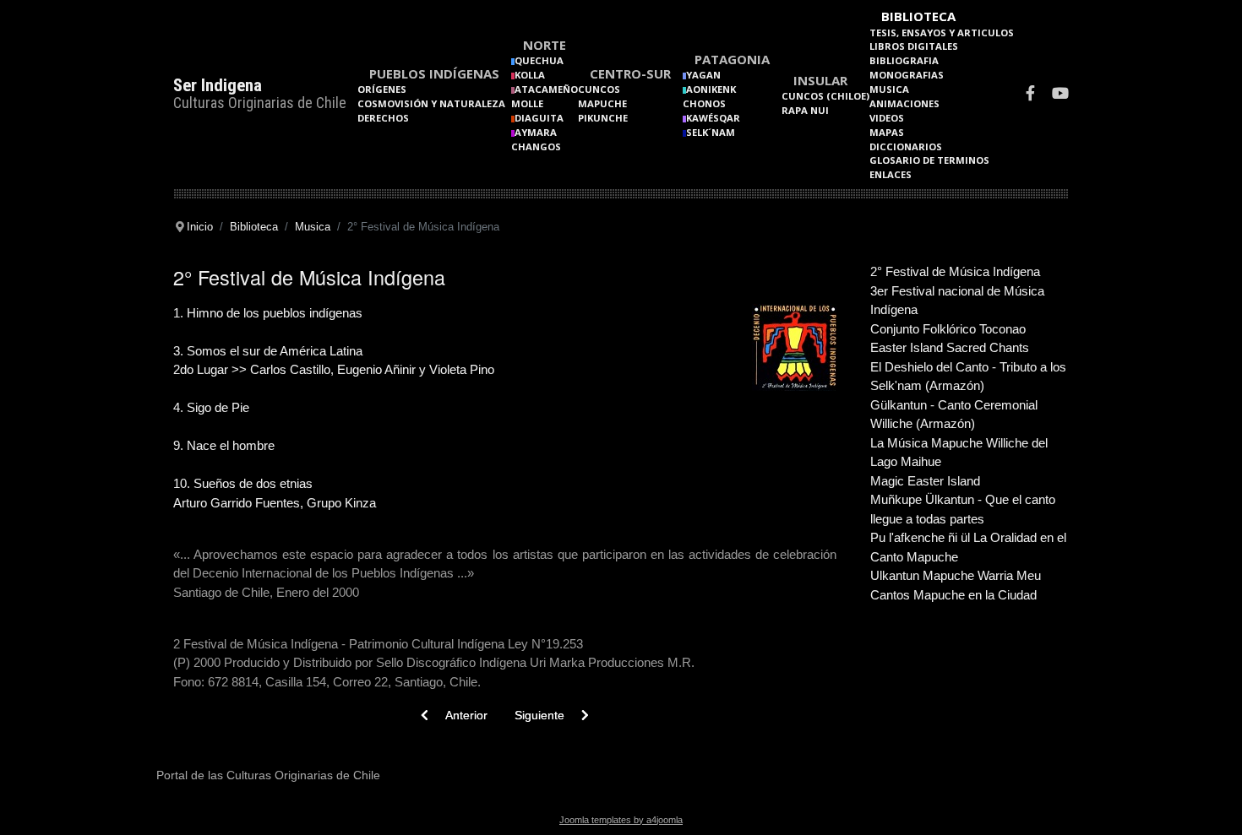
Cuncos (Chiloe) (825, 95)
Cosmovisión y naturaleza (431, 103)
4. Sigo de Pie (211, 407)
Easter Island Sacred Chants (949, 347)
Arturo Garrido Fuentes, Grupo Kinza (274, 503)
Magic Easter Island (925, 481)
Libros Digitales (913, 46)
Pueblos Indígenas (434, 73)
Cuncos (599, 89)
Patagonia (732, 59)
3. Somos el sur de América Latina (267, 351)
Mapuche (602, 103)
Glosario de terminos (929, 160)
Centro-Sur (630, 73)
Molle (527, 103)
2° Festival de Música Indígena (955, 271)
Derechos (383, 117)
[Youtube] (1060, 95)
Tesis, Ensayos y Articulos (941, 32)
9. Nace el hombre (224, 445)
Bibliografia (904, 60)
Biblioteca (918, 16)
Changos (536, 146)
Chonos (704, 103)
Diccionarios (905, 146)
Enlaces (890, 174)
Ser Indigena (217, 85)
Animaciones (904, 103)
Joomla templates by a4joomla (621, 820)
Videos (886, 117)
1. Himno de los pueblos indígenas (267, 313)
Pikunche (603, 117)
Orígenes (381, 89)
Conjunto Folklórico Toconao (948, 329)
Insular (820, 80)
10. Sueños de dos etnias (243, 483)
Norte (544, 44)
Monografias (906, 74)
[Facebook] (1030, 95)
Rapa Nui (805, 110)
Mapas (886, 132)
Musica (889, 89)
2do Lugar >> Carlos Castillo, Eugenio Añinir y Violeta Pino (333, 369)
